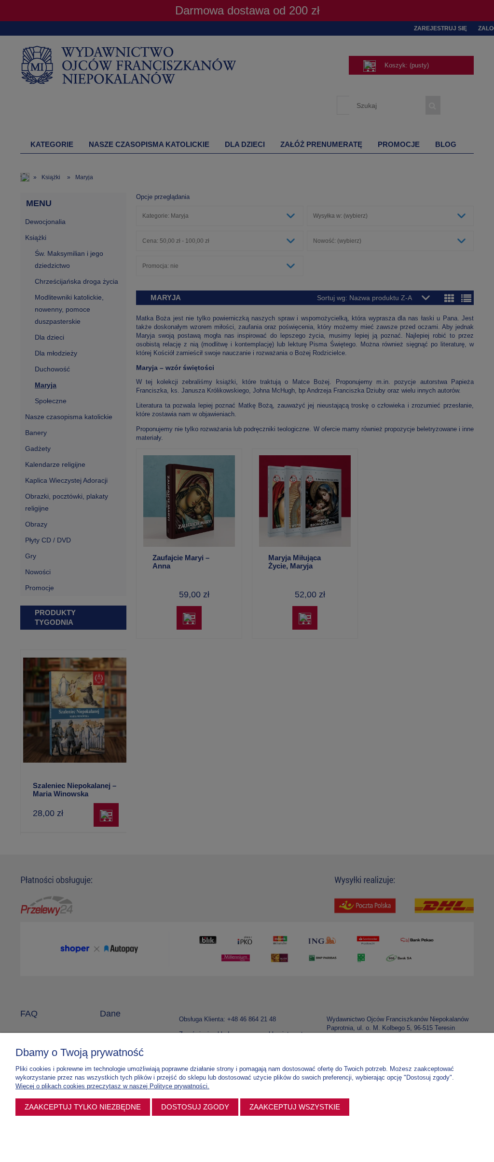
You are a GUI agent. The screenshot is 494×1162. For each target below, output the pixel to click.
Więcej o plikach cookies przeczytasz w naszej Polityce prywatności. (112, 1086)
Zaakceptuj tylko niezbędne (83, 1107)
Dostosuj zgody (195, 1107)
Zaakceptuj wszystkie (294, 1107)
